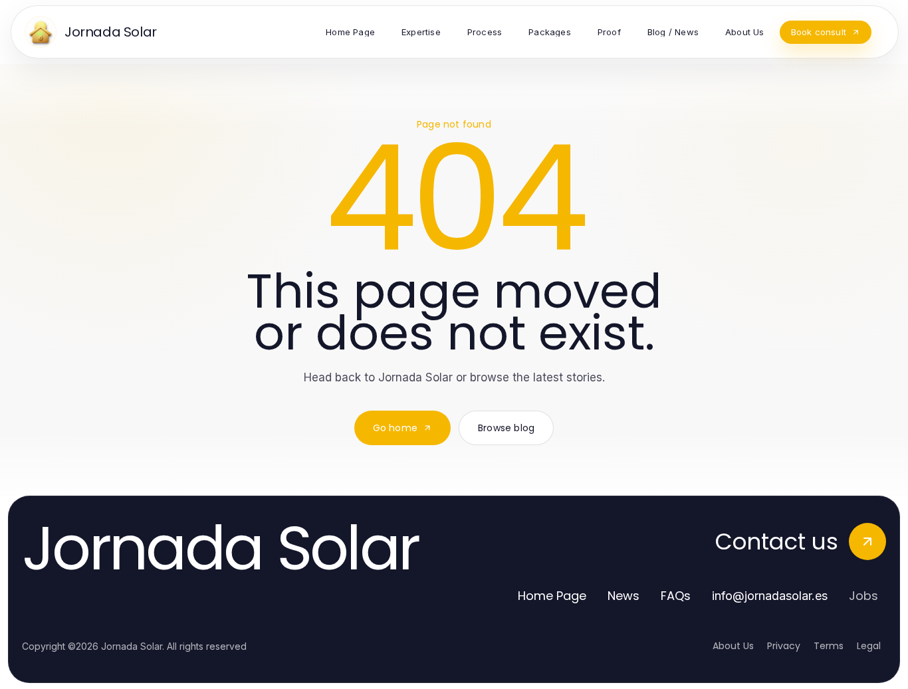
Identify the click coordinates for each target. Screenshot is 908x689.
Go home (395, 428)
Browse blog (506, 428)
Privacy (783, 645)
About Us (733, 645)
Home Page (552, 595)
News (623, 595)
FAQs (676, 595)
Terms (829, 645)
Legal (869, 645)
